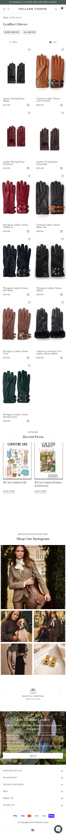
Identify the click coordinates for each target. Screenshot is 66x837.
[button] (33, 577)
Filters (14, 42)
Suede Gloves (12, 32)
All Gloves (29, 32)
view (54, 42)
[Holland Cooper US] (33, 9)
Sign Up (33, 756)
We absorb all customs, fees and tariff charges (33, 2)
